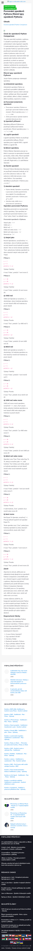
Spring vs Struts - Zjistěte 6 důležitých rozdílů (15, 897)
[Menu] (2, 2)
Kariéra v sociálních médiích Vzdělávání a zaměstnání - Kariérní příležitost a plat (15, 782)
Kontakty (8, 948)
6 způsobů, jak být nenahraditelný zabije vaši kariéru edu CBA (18, 690)
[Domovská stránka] (16, 1)
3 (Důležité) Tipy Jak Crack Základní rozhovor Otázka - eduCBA (18, 672)
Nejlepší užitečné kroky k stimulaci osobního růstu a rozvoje (18, 825)
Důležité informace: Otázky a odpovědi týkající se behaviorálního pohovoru (19, 681)
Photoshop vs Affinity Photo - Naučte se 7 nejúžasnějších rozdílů (19, 805)
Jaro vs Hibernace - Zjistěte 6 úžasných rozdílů (16, 893)
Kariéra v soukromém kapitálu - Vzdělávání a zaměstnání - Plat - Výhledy (14, 737)
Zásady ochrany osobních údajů (21, 948)
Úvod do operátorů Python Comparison (15, 24)
